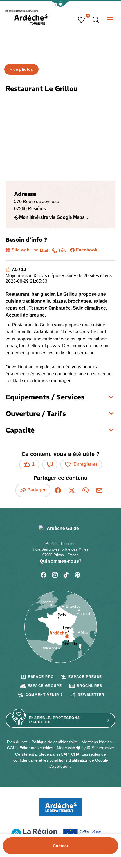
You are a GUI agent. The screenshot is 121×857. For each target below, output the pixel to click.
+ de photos (21, 69)
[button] (60, 4)
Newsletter (91, 695)
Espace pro (41, 677)
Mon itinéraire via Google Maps (52, 217)
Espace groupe (45, 686)
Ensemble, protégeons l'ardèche (54, 720)
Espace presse (85, 677)
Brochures (89, 686)
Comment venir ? (44, 695)
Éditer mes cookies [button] (36, 747)
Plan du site (17, 742)
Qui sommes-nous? (61, 561)
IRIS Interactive (100, 747)
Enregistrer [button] (85, 464)
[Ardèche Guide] (31, 19)
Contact (60, 845)
